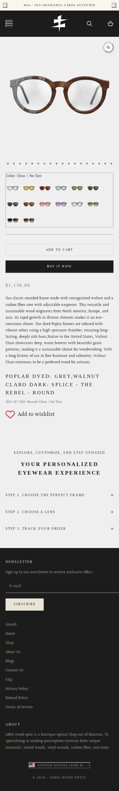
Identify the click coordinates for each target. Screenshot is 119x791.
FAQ (9, 680)
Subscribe (25, 604)
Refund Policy (17, 698)
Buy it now (59, 266)
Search (11, 625)
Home (10, 634)
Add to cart (59, 250)
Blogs (10, 661)
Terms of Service (19, 707)
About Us (13, 652)
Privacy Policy (17, 689)
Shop (10, 643)
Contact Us (15, 670)
